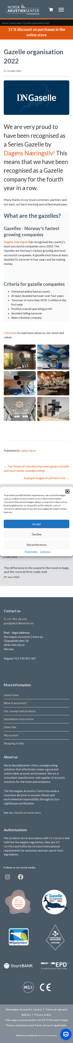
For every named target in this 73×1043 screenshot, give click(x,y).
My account (11, 735)
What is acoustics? (15, 703)
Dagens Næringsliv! (29, 153)
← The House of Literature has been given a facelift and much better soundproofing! (36, 468)
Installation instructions (19, 719)
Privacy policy (31, 551)
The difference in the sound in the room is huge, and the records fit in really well (36, 569)
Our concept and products (20, 711)
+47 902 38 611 (17, 619)
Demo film (10, 727)
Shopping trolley (14, 743)
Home (5, 23)
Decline (36, 534)
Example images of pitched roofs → (46, 478)
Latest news (16, 23)
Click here (10, 333)
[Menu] (61, 10)
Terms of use (42, 1025)
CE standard (56, 838)
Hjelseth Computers (47, 1035)
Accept (36, 524)
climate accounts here (27, 812)
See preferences (37, 544)
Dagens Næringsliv (16, 242)
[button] (67, 491)
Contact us (45, 551)
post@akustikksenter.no (19, 623)
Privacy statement (17, 1025)
